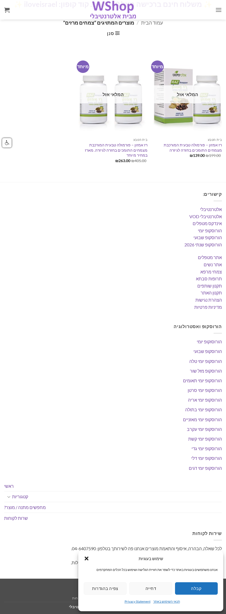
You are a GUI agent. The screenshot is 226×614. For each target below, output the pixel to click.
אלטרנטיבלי (211, 209)
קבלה (196, 588)
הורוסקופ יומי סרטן (205, 390)
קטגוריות (20, 496)
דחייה (151, 588)
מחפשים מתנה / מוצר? (25, 507)
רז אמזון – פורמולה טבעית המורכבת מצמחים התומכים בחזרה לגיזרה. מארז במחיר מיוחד (116, 150)
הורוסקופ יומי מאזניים (202, 419)
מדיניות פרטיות (208, 307)
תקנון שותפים (209, 285)
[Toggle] (9, 496)
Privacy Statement (137, 601)
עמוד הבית (152, 23)
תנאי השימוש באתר (166, 601)
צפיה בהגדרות (105, 588)
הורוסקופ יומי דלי (206, 458)
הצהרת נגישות (208, 299)
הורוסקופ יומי (210, 230)
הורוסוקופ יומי (209, 341)
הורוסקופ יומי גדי (207, 448)
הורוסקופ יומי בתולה (203, 409)
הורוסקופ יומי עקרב (204, 429)
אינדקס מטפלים (207, 223)
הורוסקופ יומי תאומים (202, 380)
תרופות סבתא (209, 278)
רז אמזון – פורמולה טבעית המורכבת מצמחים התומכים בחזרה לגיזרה (193, 147)
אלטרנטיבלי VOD (205, 216)
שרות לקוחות (16, 518)
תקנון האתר (211, 292)
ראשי (9, 486)
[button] (86, 558)
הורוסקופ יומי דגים (205, 468)
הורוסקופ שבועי (207, 237)
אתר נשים (213, 264)
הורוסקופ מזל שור (206, 370)
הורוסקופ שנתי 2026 (203, 244)
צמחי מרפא (211, 271)
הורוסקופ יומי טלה (205, 361)
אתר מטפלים (210, 257)
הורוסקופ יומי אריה (205, 399)
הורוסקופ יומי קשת (205, 438)
